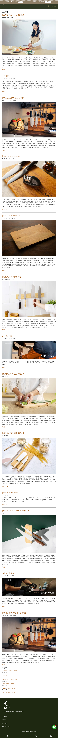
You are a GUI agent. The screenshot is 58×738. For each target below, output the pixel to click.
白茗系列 (13, 1)
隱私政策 (29, 731)
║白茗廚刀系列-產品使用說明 (13, 15)
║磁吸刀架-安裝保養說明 (11, 277)
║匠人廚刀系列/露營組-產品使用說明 (16, 511)
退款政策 (34, 731)
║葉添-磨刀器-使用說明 (11, 156)
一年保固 (5, 76)
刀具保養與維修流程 (9, 573)
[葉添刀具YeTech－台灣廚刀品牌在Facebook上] (3, 727)
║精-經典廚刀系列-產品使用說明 (14, 613)
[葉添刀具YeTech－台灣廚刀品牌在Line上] (9, 727)
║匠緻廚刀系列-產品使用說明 (13, 374)
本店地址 (4, 719)
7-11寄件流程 (7, 336)
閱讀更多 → (5, 69)
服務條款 (24, 731)
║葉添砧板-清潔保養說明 (11, 216)
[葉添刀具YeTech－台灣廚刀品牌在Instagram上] (6, 727)
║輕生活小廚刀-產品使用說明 (13, 433)
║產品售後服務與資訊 (10, 492)
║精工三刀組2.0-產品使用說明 (13, 98)
